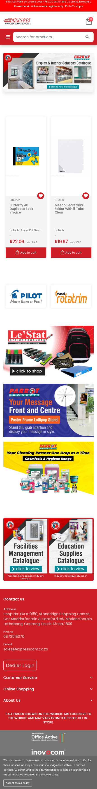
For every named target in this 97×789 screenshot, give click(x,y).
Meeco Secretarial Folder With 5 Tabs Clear (69, 209)
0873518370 (13, 636)
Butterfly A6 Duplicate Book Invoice (21, 209)
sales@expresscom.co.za (25, 649)
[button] (89, 21)
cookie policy (51, 774)
